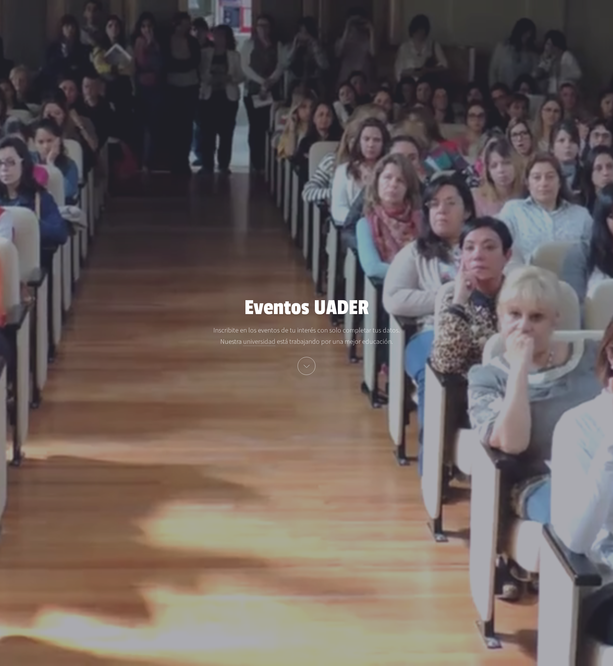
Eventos (307, 366)
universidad (259, 341)
